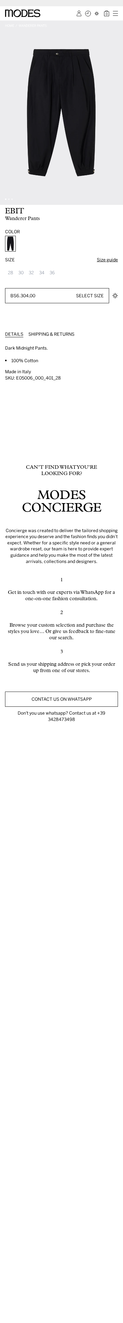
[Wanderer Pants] (10, 244)
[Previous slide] (7, 112)
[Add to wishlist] (115, 295)
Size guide (107, 260)
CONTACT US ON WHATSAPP (62, 699)
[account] (79, 13)
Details (14, 334)
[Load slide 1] (5, 199)
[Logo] (22, 13)
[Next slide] (116, 112)
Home (9, 25)
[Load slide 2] (8, 199)
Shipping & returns (51, 334)
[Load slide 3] (12, 199)
